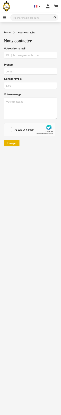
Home (7, 32)
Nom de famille (13, 78)
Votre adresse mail (15, 48)
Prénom (8, 64)
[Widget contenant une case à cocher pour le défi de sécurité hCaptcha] (29, 129)
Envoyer (12, 143)
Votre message (12, 94)
